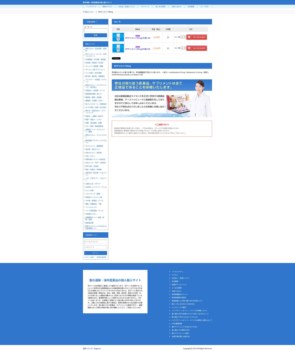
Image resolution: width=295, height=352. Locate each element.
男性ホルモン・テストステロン (95, 136)
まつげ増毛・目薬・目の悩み (95, 107)
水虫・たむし (90, 156)
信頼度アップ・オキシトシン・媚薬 (95, 130)
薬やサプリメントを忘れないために (185, 327)
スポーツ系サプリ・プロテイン (95, 179)
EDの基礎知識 (177, 323)
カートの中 (205, 6)
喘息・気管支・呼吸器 (93, 169)
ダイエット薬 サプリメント (95, 69)
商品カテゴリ (107, 6)
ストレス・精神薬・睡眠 (94, 66)
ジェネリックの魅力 (179, 307)
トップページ (91, 6)
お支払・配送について (127, 6)
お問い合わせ (176, 6)
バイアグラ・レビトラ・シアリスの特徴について (189, 310)
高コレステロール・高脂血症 (95, 104)
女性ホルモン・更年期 (93, 152)
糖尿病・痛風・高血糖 (93, 97)
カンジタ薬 (89, 190)
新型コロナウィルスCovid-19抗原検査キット (96, 227)
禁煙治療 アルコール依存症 (95, 159)
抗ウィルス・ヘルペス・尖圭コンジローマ (95, 55)
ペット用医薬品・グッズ (94, 210)
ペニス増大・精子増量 (93, 73)
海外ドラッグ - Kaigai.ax (92, 348)
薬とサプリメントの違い (181, 333)
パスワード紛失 (89, 257)
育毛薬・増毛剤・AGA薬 (94, 62)
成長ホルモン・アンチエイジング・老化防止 (95, 86)
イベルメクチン (177, 271)
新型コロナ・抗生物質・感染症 (95, 49)
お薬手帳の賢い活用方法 (181, 336)
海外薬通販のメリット (180, 294)
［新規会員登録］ (101, 257)
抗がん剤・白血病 (91, 166)
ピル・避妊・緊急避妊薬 (94, 126)
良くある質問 (160, 6)
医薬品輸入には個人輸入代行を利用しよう (187, 301)
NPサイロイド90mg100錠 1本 (137, 38)
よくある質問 (176, 288)
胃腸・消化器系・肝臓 (93, 123)
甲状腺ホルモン (88, 12)
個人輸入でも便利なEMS (180, 330)
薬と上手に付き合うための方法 (183, 304)
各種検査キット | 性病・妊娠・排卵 (94, 218)
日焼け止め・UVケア (92, 184)
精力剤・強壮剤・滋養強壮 (95, 76)
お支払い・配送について (181, 278)
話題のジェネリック (179, 284)
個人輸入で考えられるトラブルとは (185, 317)
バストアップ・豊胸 (92, 194)
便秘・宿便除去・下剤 (93, 204)
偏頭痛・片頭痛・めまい (94, 100)
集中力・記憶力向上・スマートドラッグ (95, 111)
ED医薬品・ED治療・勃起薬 (95, 59)
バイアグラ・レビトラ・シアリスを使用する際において (192, 320)
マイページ (145, 6)
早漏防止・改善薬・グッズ (95, 90)
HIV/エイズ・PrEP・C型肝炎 (95, 162)
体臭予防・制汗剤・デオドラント (95, 174)
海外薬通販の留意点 (179, 297)
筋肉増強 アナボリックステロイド (96, 141)
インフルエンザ (91, 207)
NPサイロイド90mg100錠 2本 (137, 49)
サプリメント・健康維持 (94, 146)
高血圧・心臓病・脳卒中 (94, 116)
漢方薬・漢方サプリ (92, 149)
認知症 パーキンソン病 (93, 197)
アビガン (175, 275)
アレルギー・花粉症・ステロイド (95, 80)
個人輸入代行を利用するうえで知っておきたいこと (190, 314)
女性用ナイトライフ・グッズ (95, 187)
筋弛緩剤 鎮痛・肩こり (93, 94)
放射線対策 (89, 223)
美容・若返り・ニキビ (93, 119)
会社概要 (191, 6)
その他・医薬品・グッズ (94, 200)
